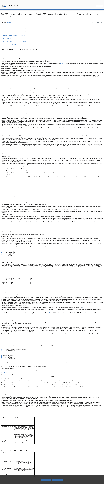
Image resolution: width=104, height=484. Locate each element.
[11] (90, 322)
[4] (52, 60)
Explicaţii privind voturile (59, 31)
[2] (1, 252)
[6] (50, 61)
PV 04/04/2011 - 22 (34, 28)
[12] (47, 328)
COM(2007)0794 (62, 63)
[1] (1, 251)
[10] (34, 322)
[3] (1, 253)
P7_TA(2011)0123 (87, 28)
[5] (1, 255)
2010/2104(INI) (9, 22)
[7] (55, 66)
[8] (49, 312)
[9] (29, 322)
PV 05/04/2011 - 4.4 (58, 28)
